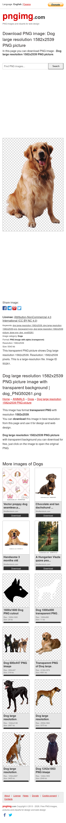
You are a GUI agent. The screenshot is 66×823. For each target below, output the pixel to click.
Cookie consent (49, 795)
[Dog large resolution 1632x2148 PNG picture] (16, 696)
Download (16, 515)
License (17, 795)
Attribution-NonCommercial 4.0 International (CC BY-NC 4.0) (27, 318)
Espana (27, 4)
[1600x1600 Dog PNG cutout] (16, 590)
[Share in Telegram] (9, 308)
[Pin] (14, 308)
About (7, 795)
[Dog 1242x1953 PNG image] (48, 749)
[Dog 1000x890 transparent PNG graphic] (48, 590)
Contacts (8, 798)
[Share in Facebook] (5, 308)
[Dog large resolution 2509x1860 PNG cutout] (48, 696)
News (25, 795)
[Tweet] (19, 308)
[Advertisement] (33, 105)
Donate (35, 795)
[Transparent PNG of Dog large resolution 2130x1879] (48, 643)
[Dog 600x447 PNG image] (16, 643)
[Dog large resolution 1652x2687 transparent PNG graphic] (16, 749)
